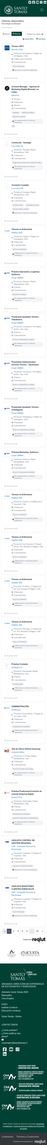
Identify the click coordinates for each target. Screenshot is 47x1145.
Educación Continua (11, 1011)
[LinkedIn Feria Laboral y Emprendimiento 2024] (5, 1055)
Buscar (17, 34)
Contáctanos (7, 1137)
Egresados (7, 995)
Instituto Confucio (10, 1007)
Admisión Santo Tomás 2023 (15, 992)
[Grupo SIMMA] (7, 273)
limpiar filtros (29, 39)
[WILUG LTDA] (7, 48)
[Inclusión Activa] (7, 750)
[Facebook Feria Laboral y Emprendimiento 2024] (5, 1050)
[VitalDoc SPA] (7, 231)
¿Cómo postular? (10, 1030)
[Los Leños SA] (7, 144)
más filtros (41, 39)
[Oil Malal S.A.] (7, 666)
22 (37, 931)
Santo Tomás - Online (12, 1016)
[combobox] (35, 34)
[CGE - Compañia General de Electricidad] (7, 842)
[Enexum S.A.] (7, 793)
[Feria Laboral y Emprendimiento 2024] (15, 10)
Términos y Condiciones (27, 1137)
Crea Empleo (8, 998)
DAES (4, 1004)
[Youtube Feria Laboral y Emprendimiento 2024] (11, 1050)
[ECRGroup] (7, 708)
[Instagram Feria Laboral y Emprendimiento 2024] (17, 1050)
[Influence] (7, 88)
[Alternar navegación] (41, 9)
